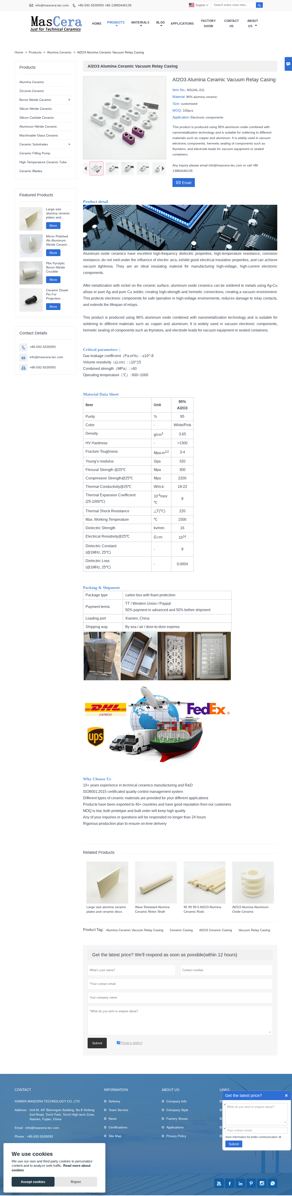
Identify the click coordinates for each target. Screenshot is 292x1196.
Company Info (176, 1101)
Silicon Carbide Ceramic (36, 117)
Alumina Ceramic (59, 52)
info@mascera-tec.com (52, 5)
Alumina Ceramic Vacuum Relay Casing (134, 930)
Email (183, 182)
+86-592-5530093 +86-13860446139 (104, 5)
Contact (23, 1090)
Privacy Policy (176, 1136)
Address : (21, 1110)
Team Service (118, 1110)
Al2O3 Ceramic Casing (215, 930)
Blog (160, 22)
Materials (140, 22)
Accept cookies (33, 1182)
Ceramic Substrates (33, 144)
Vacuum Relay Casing (254, 930)
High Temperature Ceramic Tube (43, 162)
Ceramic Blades (30, 171)
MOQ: (177, 110)
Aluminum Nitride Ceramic (38, 126)
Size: (176, 103)
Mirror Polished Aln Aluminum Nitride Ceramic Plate (57, 240)
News (113, 1118)
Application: (181, 117)
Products (116, 22)
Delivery (114, 1101)
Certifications (118, 1127)
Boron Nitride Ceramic (35, 100)
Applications (182, 23)
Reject (76, 1182)
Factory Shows (177, 1118)
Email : (19, 1128)
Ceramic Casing (181, 930)
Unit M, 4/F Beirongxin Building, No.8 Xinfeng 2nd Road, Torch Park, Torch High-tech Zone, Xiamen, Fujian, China (62, 1114)
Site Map (115, 1136)
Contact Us (231, 23)
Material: (179, 97)
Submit (234, 1144)
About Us (252, 23)
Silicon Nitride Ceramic (35, 108)
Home (97, 23)
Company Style (177, 1110)
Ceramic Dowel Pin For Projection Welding (57, 294)
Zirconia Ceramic (31, 91)
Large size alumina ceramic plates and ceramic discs (58, 213)
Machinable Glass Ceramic (38, 135)
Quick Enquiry (286, 1095)
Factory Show (208, 23)
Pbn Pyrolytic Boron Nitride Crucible (55, 267)
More (53, 225)
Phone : (20, 1136)
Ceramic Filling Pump (34, 153)
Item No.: (179, 90)
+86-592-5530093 (43, 347)
